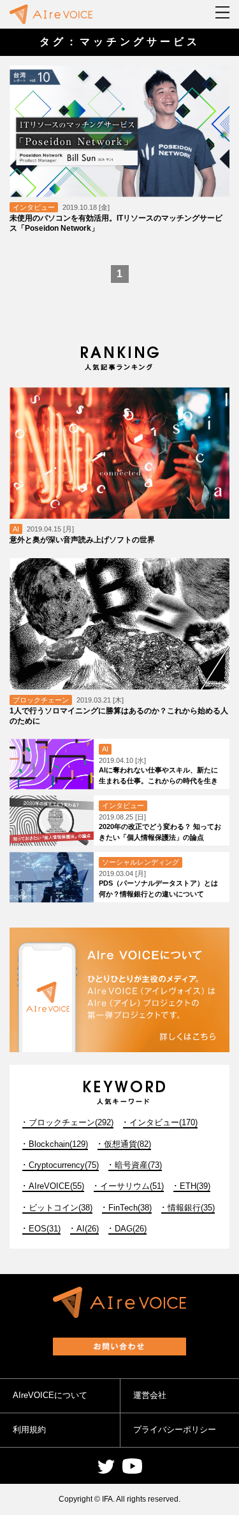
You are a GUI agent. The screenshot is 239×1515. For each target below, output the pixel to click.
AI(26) (87, 1228)
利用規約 (29, 1429)
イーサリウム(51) (132, 1186)
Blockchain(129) (58, 1144)
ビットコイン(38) (60, 1207)
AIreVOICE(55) (56, 1186)
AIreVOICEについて (50, 1395)
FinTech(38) (130, 1207)
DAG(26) (131, 1228)
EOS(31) (45, 1228)
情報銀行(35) (191, 1207)
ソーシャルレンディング (140, 862)
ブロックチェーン (41, 700)
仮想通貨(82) (127, 1144)
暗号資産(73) (138, 1165)
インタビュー (34, 207)
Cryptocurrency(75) (64, 1165)
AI (16, 529)
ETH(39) (195, 1186)
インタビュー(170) (163, 1122)
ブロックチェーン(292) (71, 1122)
